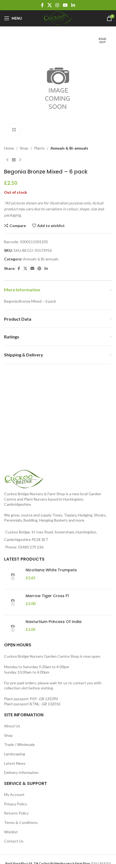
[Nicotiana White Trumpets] (13, 576)
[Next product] (20, 160)
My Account (14, 794)
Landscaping (14, 754)
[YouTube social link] (65, 5)
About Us (12, 726)
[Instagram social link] (57, 5)
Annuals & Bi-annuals (69, 148)
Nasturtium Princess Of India (53, 621)
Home (9, 148)
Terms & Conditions (21, 822)
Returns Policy (16, 813)
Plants (39, 148)
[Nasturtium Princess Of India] (13, 628)
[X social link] (49, 5)
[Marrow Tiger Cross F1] (13, 602)
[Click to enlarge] (14, 130)
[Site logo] (58, 18)
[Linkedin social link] (73, 5)
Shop (24, 148)
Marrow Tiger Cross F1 (47, 596)
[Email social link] (32, 268)
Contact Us (13, 841)
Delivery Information (21, 772)
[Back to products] (14, 160)
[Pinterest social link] (39, 268)
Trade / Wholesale (19, 744)
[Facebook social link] (42, 5)
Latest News (15, 763)
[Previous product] (7, 160)
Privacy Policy (15, 804)
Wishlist (11, 832)
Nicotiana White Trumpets (51, 570)
